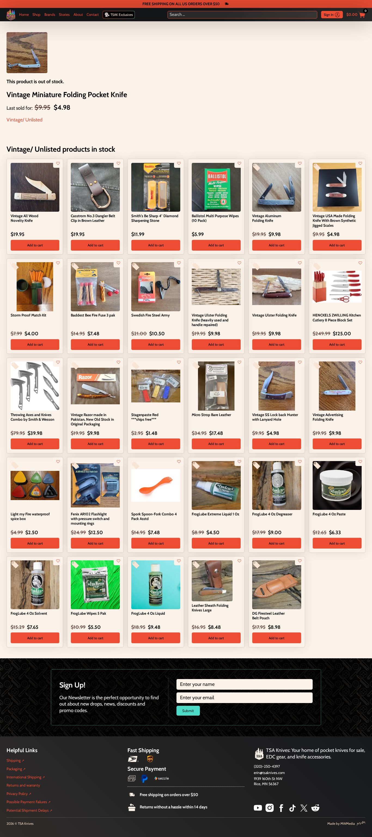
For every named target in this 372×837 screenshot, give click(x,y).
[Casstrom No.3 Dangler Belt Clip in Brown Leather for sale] (95, 187)
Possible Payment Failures (27, 802)
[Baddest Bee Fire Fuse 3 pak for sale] (95, 286)
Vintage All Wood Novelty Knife (24, 218)
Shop (36, 14)
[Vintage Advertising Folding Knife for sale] (337, 386)
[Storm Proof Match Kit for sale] (35, 286)
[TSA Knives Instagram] (270, 810)
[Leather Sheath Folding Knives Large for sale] (212, 580)
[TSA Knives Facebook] (281, 810)
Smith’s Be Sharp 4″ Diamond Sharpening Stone (154, 218)
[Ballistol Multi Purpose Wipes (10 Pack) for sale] (216, 187)
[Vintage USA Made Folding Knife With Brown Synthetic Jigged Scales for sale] (337, 187)
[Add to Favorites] (58, 163)
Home (24, 14)
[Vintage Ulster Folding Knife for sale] (276, 286)
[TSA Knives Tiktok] (292, 810)
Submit (188, 711)
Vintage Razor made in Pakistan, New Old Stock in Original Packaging (92, 419)
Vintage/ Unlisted (24, 120)
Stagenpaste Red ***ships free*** (144, 417)
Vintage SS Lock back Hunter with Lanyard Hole (275, 417)
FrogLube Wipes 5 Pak (88, 613)
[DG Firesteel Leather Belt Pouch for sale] (276, 584)
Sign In (329, 15)
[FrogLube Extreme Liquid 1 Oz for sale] (216, 485)
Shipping (14, 760)
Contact (93, 14)
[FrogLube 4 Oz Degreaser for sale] (276, 485)
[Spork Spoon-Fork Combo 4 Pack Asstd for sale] (155, 485)
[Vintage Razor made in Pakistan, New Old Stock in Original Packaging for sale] (95, 386)
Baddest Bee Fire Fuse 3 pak (93, 315)
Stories (64, 14)
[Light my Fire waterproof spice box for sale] (35, 485)
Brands (49, 14)
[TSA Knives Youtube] (258, 810)
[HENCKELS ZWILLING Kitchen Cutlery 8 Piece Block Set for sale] (337, 286)
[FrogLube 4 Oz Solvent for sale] (35, 584)
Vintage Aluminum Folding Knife (266, 218)
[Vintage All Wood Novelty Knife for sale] (35, 187)
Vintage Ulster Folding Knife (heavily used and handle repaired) (210, 320)
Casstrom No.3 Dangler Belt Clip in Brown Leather (93, 218)
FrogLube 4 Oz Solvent (29, 613)
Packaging (14, 769)
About (78, 14)
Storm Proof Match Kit (28, 315)
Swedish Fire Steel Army (150, 315)
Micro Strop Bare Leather (211, 414)
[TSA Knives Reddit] (315, 810)
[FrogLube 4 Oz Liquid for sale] (155, 584)
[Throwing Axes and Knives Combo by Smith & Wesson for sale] (35, 385)
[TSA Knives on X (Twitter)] (304, 810)
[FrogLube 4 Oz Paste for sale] (337, 485)
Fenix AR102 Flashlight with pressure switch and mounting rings (90, 518)
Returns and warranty (23, 785)
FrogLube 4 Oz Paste (329, 514)
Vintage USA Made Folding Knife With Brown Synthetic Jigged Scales (334, 220)
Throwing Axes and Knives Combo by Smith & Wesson (32, 417)
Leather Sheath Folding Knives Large (210, 607)
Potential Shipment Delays (28, 810)
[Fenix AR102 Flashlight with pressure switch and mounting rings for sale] (95, 485)
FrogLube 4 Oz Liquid (148, 613)
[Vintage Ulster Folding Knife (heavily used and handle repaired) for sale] (216, 286)
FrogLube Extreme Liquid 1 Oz (215, 514)
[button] (35, 245)
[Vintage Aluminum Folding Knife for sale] (276, 187)
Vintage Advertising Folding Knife (328, 417)
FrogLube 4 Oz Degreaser (272, 514)
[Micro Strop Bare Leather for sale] (216, 385)
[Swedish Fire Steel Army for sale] (155, 286)
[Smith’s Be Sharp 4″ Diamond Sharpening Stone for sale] (155, 187)
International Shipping (24, 777)
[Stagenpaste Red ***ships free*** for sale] (155, 386)
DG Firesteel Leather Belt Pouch (268, 615)
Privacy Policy (17, 793)
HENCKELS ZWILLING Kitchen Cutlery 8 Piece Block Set (337, 317)
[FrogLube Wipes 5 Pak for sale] (95, 584)
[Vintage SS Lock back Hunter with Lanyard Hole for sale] (276, 386)
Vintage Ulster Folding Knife (274, 315)
